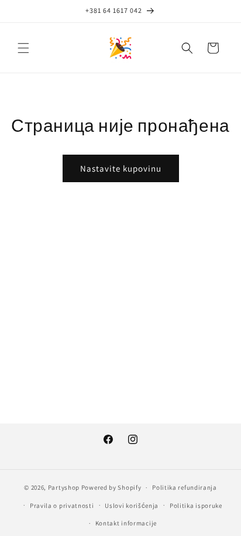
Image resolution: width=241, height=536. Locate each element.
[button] (23, 48)
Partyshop (64, 487)
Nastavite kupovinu (120, 168)
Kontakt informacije (126, 523)
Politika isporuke (196, 505)
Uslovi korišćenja (132, 505)
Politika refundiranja (184, 487)
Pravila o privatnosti (62, 505)
